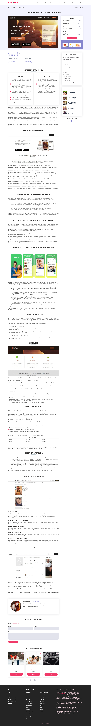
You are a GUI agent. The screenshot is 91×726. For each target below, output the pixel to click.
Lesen (16, 671)
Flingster (41, 709)
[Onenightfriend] (72, 45)
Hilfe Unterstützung (67, 76)
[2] (14, 623)
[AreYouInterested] (65, 112)
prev (31, 680)
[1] (13, 623)
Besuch (71, 37)
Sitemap (10, 703)
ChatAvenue (28, 709)
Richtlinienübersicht (12, 699)
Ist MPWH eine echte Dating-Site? (69, 82)
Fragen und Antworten (67, 78)
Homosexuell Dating (30, 694)
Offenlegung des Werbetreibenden (15, 697)
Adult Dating (28, 696)
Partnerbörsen (59, 2)
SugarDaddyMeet (29, 716)
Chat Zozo (41, 716)
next (35, 680)
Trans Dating (42, 694)
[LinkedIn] (12, 55)
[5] (18, 623)
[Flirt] (78, 45)
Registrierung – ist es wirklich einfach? (70, 62)
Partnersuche (40, 2)
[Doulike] (65, 108)
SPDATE (41, 713)
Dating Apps (28, 692)
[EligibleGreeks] (65, 93)
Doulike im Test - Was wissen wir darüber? (71, 108)
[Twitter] (15, 55)
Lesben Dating (42, 703)
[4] (16, 623)
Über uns (10, 694)
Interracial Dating (43, 697)
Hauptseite (28, 2)
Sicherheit (65, 72)
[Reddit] (69, 121)
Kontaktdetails (11, 696)
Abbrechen (21, 641)
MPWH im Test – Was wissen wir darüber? (71, 57)
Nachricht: (10, 631)
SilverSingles (28, 713)
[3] (15, 623)
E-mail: (35, 626)
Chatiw (41, 707)
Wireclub (41, 715)
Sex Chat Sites (42, 699)
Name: (10, 626)
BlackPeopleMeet (29, 711)
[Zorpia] (65, 98)
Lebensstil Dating (28, 58)
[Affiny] (65, 103)
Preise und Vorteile (66, 74)
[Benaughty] (65, 45)
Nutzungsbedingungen (12, 701)
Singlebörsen (66, 2)
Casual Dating (29, 701)
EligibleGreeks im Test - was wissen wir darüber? (71, 94)
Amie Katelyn (26, 601)
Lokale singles (12, 61)
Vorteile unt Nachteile (67, 59)
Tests (34, 2)
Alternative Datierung (13, 58)
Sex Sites (28, 697)
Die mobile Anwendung (67, 71)
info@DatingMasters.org (60, 693)
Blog (73, 2)
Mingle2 (27, 707)
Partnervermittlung (49, 2)
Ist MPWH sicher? (66, 80)
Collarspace (42, 705)
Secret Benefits (43, 711)
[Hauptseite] (14, 2)
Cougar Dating (29, 703)
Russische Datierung (44, 692)
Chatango (28, 718)
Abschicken (13, 641)
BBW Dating (42, 701)
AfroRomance (29, 715)
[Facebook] (9, 55)
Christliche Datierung (30, 699)
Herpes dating (28, 61)
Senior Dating (29, 705)
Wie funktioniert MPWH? (68, 61)
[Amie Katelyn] (15, 606)
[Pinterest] (17, 55)
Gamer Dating (42, 696)
